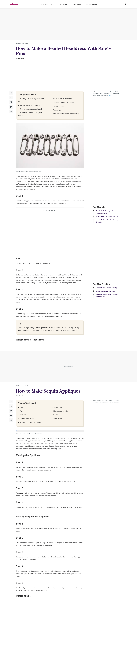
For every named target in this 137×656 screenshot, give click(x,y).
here (110, 95)
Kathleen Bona (21, 396)
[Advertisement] (68, 75)
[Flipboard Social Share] (11, 107)
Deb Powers (21, 58)
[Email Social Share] (11, 111)
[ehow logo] (14, 4)
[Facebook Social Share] (11, 93)
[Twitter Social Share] (11, 102)
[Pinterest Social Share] (11, 97)
